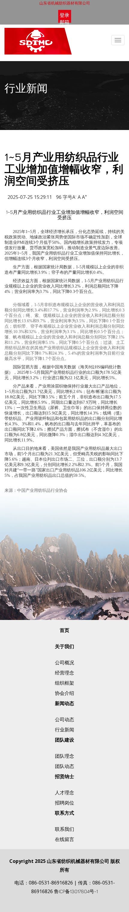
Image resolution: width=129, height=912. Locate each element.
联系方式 (64, 813)
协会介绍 (64, 693)
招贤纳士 (64, 776)
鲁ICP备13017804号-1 (76, 891)
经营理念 (64, 672)
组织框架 (64, 683)
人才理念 (64, 792)
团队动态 (64, 766)
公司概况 (64, 662)
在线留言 (64, 839)
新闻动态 (64, 703)
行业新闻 (64, 729)
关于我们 (64, 646)
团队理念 (64, 756)
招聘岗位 (64, 802)
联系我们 (64, 829)
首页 (64, 630)
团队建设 (64, 739)
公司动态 (64, 719)
